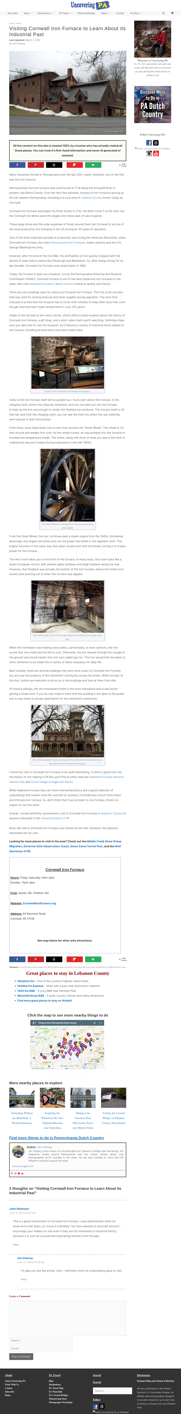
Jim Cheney (25, 1258)
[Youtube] (19, 1173)
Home (11, 23)
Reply (16, 1244)
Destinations (44, 13)
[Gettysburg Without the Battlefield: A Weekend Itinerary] (21, 1105)
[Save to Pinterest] (36, 165)
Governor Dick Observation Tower (46, 846)
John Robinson (19, 1208)
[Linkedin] (22, 1173)
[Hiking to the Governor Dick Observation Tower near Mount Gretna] (83, 1105)
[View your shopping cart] (172, 13)
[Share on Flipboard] (75, 165)
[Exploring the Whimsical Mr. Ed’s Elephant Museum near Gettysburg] (52, 1105)
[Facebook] (12, 1173)
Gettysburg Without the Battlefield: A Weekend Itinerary (22, 1118)
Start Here (13, 13)
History (19, 23)
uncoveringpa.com (22, 1166)
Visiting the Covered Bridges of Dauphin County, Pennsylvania (113, 1118)
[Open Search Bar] (163, 13)
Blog (26, 13)
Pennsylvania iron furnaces (68, 242)
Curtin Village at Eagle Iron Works (52, 781)
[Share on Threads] (54, 165)
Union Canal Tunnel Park (86, 846)
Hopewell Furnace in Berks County (51, 283)
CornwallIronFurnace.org (39, 903)
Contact (120, 13)
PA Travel (63, 13)
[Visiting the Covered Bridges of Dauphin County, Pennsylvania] (113, 1105)
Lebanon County (91, 197)
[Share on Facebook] (17, 165)
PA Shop (134, 13)
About (104, 13)
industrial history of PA (55, 818)
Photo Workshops (86, 13)
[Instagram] (15, 1173)
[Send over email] (93, 165)
